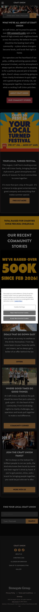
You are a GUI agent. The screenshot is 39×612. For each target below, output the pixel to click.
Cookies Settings (19, 307)
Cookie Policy (18, 301)
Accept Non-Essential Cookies (19, 318)
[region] (19, 306)
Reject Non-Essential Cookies (19, 313)
